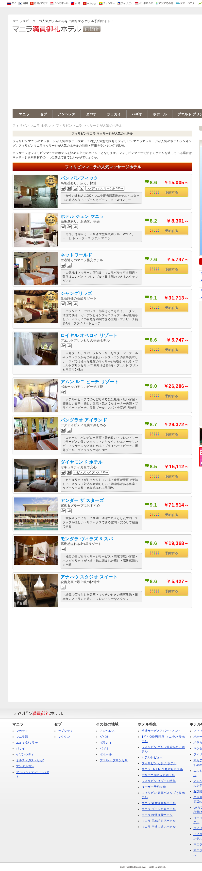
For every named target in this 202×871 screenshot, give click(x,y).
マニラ (24, 114)
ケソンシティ (25, 754)
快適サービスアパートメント (161, 731)
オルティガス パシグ (30, 760)
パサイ (20, 748)
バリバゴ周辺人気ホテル (158, 775)
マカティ (22, 731)
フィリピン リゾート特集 (159, 781)
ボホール (160, 114)
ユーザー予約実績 (154, 787)
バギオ (137, 114)
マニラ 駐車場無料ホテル (159, 803)
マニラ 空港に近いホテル (159, 826)
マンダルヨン (25, 766)
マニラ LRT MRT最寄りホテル (162, 769)
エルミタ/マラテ (27, 742)
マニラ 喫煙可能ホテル (157, 815)
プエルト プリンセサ (114, 760)
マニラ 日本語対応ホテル (159, 821)
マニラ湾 (22, 736)
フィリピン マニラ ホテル (31, 125)
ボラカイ (114, 114)
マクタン (64, 736)
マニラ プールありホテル (159, 809)
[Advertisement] (102, 650)
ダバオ (91, 114)
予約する (171, 192)
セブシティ (65, 731)
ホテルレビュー (152, 757)
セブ (43, 114)
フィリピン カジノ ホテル (159, 763)
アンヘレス (66, 114)
